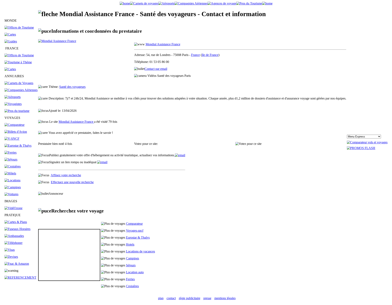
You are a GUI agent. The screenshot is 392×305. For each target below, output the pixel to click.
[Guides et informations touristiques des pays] (10, 41)
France (195, 55)
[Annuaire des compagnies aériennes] (21, 90)
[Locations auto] (11, 194)
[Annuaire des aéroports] (12, 97)
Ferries (130, 279)
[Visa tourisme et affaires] (9, 249)
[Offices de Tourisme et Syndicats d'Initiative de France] (19, 55)
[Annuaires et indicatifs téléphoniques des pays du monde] (13, 243)
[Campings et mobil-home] (12, 187)
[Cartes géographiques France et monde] (15, 222)
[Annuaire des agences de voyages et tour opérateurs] (13, 104)
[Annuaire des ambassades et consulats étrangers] (14, 236)
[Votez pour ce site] (248, 144)
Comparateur (134, 223)
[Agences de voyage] (222, 3)
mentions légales (225, 298)
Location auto (135, 272)
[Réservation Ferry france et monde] (10, 152)
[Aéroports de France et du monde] (166, 3)
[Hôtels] (10, 173)
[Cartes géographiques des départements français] (10, 69)
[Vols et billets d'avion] (15, 131)
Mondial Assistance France (163, 44)
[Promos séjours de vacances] (10, 159)
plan (161, 298)
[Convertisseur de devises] (11, 256)
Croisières (132, 286)
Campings (132, 258)
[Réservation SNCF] (11, 138)
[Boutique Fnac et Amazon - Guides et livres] (16, 263)
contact (171, 298)
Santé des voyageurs (72, 86)
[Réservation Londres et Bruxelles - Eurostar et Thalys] (17, 145)
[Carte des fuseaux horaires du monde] (17, 229)
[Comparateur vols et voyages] (14, 124)
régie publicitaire (189, 298)
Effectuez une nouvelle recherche (72, 182)
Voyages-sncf (134, 230)
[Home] (125, 3)
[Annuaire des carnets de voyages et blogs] (18, 83)
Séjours (131, 265)
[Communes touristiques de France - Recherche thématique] (18, 62)
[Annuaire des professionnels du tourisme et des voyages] (16, 111)
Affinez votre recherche (66, 175)
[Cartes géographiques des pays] (10, 34)
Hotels (130, 244)
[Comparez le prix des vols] (367, 142)
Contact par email (156, 68)
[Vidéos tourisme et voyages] (13, 208)
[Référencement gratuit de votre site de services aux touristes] (179, 155)
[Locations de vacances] (12, 180)
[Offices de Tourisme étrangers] (19, 27)
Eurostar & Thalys (138, 237)
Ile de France (210, 55)
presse (207, 298)
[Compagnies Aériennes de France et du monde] (191, 3)
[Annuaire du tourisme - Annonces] (249, 3)
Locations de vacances (140, 251)
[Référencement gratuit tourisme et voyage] (20, 277)
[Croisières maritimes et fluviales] (12, 166)
